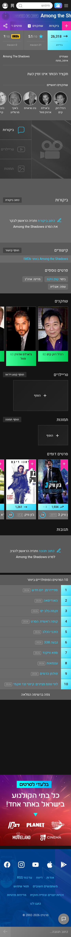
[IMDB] (15, 37)
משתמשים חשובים (45, 886)
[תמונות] (16, 161)
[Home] (57, 5)
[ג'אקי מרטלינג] (14, 93)
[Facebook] (7, 864)
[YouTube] (35, 864)
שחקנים (36, 25)
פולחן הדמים (49, 673)
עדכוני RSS (24, 877)
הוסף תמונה (12, 419)
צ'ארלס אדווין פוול (23, 356)
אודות (50, 877)
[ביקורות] (16, 122)
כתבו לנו (35, 903)
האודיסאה (51, 600)
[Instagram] (21, 864)
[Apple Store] (49, 864)
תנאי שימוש (21, 886)
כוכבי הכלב (50, 631)
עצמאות (52, 663)
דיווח (39, 877)
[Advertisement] (35, 185)
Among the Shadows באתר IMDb (45, 259)
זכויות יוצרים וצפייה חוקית (47, 895)
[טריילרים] (16, 142)
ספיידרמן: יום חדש (45, 590)
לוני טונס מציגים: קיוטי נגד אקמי (35, 684)
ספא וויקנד (50, 652)
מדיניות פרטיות (16, 895)
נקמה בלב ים (49, 610)
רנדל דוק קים (55, 354)
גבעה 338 (51, 642)
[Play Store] (64, 864)
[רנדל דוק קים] (60, 93)
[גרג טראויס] (30, 93)
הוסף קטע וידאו (14, 374)
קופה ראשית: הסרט (44, 621)
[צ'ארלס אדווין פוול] (45, 93)
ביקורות (54, 25)
